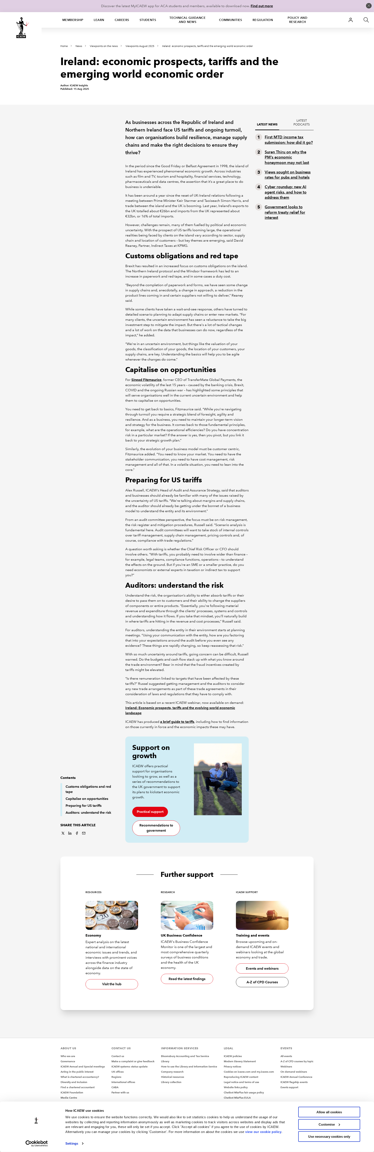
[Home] (20, 27)
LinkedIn (70, 833)
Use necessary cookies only (329, 1136)
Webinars (286, 1066)
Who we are (68, 1056)
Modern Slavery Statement (240, 1061)
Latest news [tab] (267, 124)
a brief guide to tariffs (177, 722)
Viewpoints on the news (104, 46)
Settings (71, 1143)
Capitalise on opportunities (87, 799)
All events (286, 1056)
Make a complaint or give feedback (133, 1061)
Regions (116, 1076)
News (79, 46)
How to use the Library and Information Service (189, 1066)
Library (165, 1061)
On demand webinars (293, 1071)
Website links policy (236, 1087)
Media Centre (69, 1097)
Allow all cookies (329, 1112)
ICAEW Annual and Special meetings (83, 1066)
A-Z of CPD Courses (262, 982)
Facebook (76, 833)
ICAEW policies (233, 1056)
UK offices (117, 1071)
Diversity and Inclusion (74, 1082)
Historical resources (172, 1076)
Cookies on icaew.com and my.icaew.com (249, 1071)
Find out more (262, 6)
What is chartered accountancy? (80, 1076)
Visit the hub (111, 984)
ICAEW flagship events (294, 1082)
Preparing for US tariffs (84, 806)
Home (64, 46)
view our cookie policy (263, 1131)
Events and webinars (262, 968)
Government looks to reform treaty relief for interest (285, 212)
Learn (99, 20)
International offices (123, 1082)
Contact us (117, 1056)
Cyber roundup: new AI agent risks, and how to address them (285, 192)
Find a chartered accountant (78, 1087)
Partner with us (120, 1092)
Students (148, 20)
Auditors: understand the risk (88, 812)
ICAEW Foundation (72, 1092)
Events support (289, 1087)
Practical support (150, 812)
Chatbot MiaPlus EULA (237, 1097)
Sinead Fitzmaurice (146, 380)
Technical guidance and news (187, 20)
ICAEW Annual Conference (296, 1076)
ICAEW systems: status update (129, 1066)
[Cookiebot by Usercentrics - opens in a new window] (37, 1143)
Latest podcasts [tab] (301, 123)
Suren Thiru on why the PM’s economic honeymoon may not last (287, 157)
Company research (172, 1071)
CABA (114, 1087)
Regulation (263, 20)
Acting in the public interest (77, 1071)
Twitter (63, 833)
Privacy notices (232, 1066)
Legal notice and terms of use (241, 1082)
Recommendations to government (156, 828)
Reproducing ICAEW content (241, 1076)
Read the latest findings (187, 979)
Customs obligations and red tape (88, 789)
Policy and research (297, 20)
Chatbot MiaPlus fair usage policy (244, 1092)
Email (83, 833)
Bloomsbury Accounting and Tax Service (185, 1056)
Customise (327, 1124)
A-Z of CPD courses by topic (296, 1061)
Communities (230, 20)
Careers (122, 20)
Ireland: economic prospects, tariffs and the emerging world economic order (207, 46)
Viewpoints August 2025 (140, 46)
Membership (72, 20)
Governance (68, 1061)
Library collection (171, 1082)
